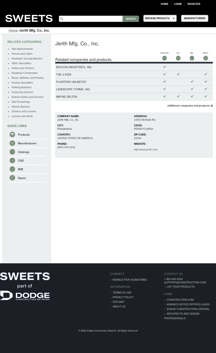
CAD (21, 160)
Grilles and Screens (23, 68)
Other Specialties (21, 63)
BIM (20, 169)
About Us (119, 306)
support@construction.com (185, 282)
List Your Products (181, 286)
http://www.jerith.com (145, 149)
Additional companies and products (188, 105)
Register (194, 4)
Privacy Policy (123, 297)
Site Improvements (22, 48)
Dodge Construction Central (188, 309)
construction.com (180, 299)
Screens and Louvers (24, 111)
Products (24, 135)
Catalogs (23, 152)
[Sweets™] (29, 17)
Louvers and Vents (22, 116)
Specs (22, 178)
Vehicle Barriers (21, 106)
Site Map (118, 301)
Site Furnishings (21, 101)
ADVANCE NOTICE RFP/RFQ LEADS (188, 304)
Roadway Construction (25, 73)
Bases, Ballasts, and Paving (27, 77)
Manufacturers (27, 143)
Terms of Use (122, 292)
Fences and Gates (22, 53)
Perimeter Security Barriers (27, 58)
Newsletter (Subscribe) (130, 279)
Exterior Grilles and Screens (28, 97)
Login (178, 4)
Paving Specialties (22, 82)
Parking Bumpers (21, 87)
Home (164, 4)
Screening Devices (22, 92)
